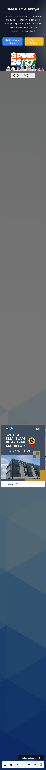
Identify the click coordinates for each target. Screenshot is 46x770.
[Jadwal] (10, 765)
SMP (28, 765)
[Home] (5, 765)
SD (23, 765)
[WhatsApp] (41, 765)
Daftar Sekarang (29, 758)
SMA (34, 765)
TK (17, 765)
